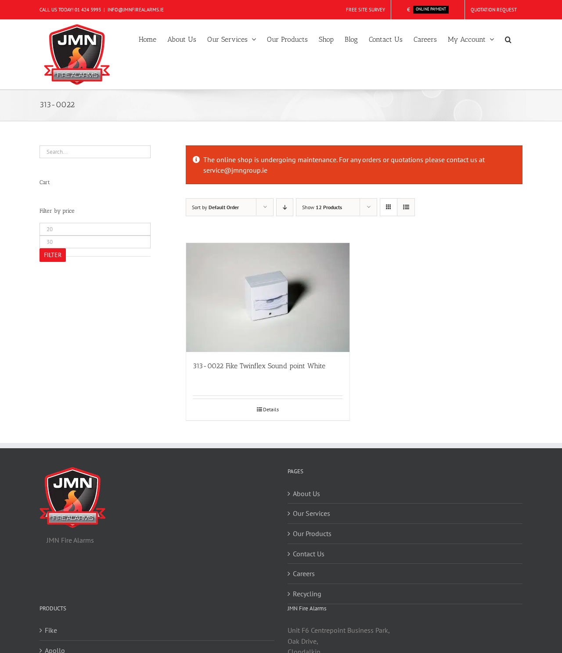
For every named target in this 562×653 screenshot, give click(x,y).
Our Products (312, 533)
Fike (51, 630)
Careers (304, 573)
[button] (508, 39)
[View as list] (405, 207)
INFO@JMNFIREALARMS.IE (136, 10)
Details (271, 409)
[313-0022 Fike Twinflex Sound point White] (267, 297)
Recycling (307, 593)
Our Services (311, 513)
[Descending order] (284, 207)
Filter (52, 255)
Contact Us (308, 553)
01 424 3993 (88, 10)
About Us (306, 493)
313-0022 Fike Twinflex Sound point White (259, 366)
